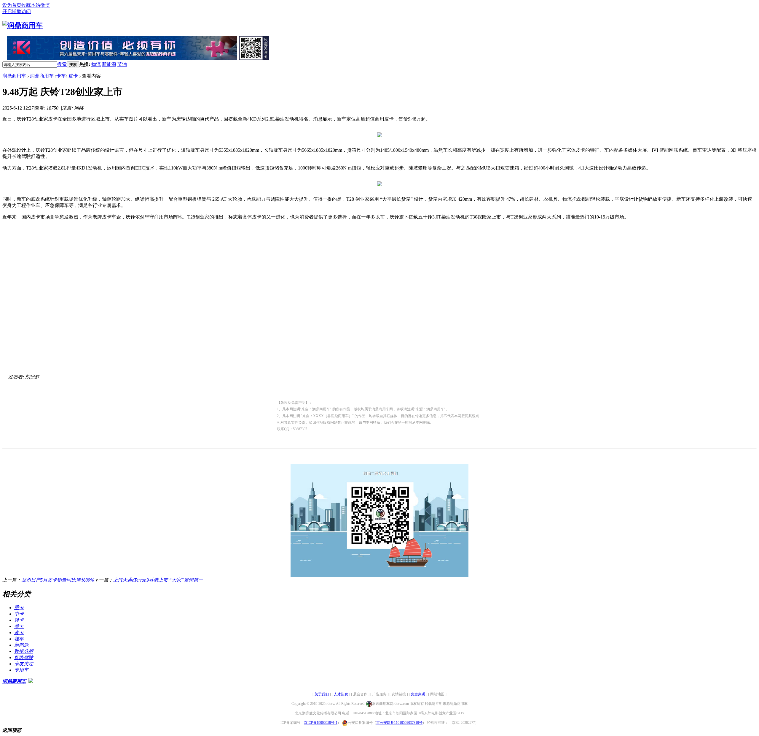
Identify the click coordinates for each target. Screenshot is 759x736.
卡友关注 (23, 663)
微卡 (19, 626)
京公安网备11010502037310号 (399, 723)
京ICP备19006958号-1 (320, 723)
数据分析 (23, 651)
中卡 (19, 613)
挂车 (19, 638)
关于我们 (322, 694)
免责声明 (418, 694)
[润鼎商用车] (22, 25)
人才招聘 (341, 694)
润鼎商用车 (14, 75)
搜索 (62, 64)
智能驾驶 (23, 657)
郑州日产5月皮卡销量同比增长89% (57, 580)
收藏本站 (30, 5)
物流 (96, 64)
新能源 (109, 64)
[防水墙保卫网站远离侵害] (30, 681)
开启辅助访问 (16, 11)
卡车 (61, 75)
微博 (45, 5)
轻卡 (19, 620)
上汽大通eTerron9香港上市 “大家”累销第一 (158, 580)
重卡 (19, 607)
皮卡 (73, 75)
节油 (122, 64)
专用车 (21, 669)
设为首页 (11, 5)
